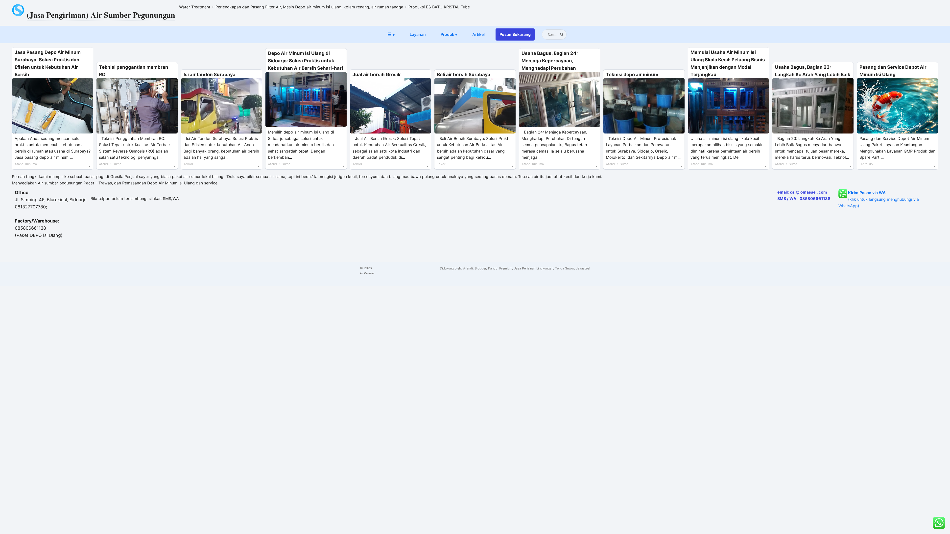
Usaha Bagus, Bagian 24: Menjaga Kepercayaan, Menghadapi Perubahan (550, 60)
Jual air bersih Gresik (377, 74)
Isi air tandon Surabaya (210, 74)
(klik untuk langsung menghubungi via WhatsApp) (878, 199)
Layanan (418, 34)
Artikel (478, 34)
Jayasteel (583, 268)
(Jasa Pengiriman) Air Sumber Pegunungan (101, 15)
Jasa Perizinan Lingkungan (533, 268)
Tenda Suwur (564, 268)
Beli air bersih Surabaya (463, 74)
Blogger (480, 268)
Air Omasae (367, 273)
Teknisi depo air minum (632, 74)
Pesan (515, 34)
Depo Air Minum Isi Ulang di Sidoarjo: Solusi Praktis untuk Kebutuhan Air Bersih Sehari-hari (305, 60)
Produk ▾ (449, 34)
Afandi (468, 268)
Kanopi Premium (500, 268)
